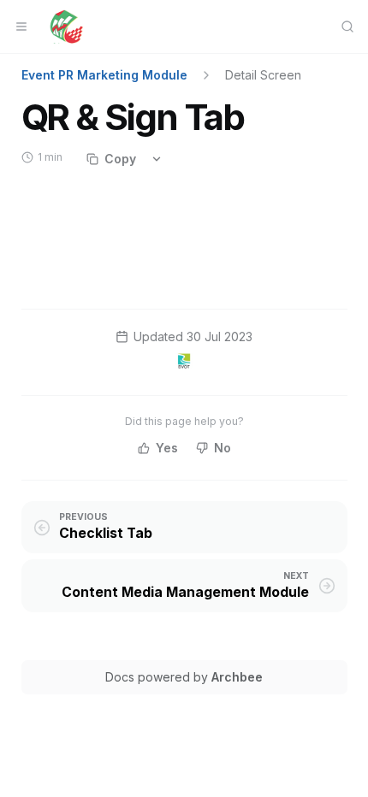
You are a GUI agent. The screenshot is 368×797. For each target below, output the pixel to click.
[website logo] (66, 26)
